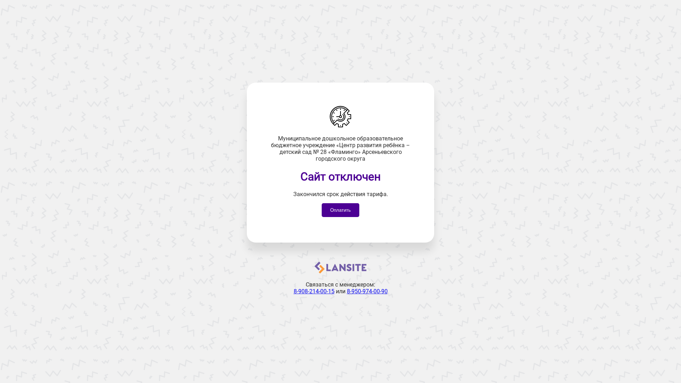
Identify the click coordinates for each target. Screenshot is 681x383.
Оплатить (340, 210)
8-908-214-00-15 (314, 291)
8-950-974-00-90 (367, 291)
